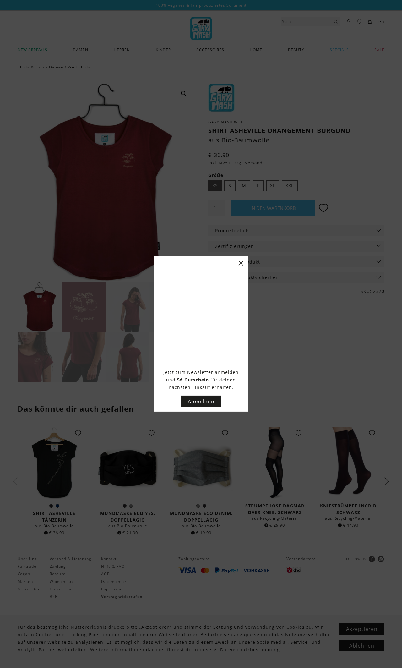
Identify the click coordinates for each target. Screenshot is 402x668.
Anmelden (201, 401)
